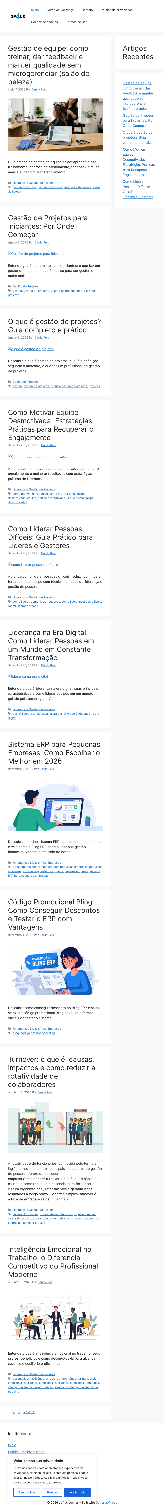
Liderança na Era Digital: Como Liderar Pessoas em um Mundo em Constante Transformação (51, 645)
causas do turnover (25, 1214)
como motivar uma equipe (30, 493)
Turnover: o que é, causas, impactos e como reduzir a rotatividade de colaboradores (51, 1072)
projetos (13, 295)
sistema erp (31, 871)
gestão (17, 290)
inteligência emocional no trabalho (31, 1387)
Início (35, 10)
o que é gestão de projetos (69, 386)
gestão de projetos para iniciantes (73, 290)
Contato (87, 10)
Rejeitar (52, 1492)
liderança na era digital (51, 713)
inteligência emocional (38, 1382)
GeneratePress (106, 1502)
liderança (28, 713)
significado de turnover (65, 1218)
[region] (52, 1477)
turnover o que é (34, 1222)
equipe (31, 498)
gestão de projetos (36, 290)
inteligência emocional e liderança (76, 1382)
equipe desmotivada (51, 498)
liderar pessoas (28, 606)
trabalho (13, 1391)
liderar (12, 606)
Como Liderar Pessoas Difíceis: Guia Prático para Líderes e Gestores (50, 537)
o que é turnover (85, 1214)
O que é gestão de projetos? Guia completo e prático (54, 325)
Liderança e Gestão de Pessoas (34, 182)
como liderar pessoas (45, 601)
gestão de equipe (24, 187)
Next (29, 1412)
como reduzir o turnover (56, 1214)
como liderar (21, 601)
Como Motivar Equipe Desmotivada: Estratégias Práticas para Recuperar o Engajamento (51, 425)
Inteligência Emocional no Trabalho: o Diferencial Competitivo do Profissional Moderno (53, 1262)
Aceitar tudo (77, 1492)
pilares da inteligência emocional (76, 1387)
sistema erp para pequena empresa (64, 871)
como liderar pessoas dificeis (81, 601)
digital (17, 713)
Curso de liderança (60, 10)
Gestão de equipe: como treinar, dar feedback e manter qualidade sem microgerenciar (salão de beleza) (48, 65)
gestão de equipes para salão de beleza (64, 187)
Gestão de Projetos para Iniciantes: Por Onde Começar (48, 226)
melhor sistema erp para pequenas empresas (57, 866)
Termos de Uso (76, 22)
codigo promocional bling (38, 1033)
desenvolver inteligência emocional (36, 1378)
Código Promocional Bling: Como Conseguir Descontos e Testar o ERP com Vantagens (54, 914)
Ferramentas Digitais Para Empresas (37, 862)
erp (23, 866)
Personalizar (27, 1492)
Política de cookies (44, 22)
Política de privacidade (117, 10)
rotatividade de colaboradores (28, 1218)
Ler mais (61, 1199)
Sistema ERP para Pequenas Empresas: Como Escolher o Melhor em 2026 (54, 752)
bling (16, 866)
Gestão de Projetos (26, 286)
